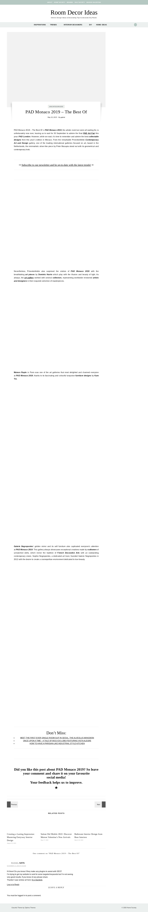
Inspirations (40, 25)
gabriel (63, 117)
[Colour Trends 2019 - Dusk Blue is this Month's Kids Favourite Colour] (12, 804)
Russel (15, 863)
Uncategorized (56, 106)
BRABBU (70, 2)
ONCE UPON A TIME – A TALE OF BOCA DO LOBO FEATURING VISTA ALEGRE (57, 741)
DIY (90, 25)
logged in (21, 895)
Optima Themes (30, 908)
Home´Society (59, 2)
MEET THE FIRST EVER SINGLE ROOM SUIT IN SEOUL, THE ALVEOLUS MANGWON (57, 738)
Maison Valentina (93, 2)
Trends (53, 25)
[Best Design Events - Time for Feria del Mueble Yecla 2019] (100, 804)
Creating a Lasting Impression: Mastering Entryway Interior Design (21, 837)
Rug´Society (80, 2)
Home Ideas (101, 25)
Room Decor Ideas (74, 12)
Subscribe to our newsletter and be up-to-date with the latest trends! (56, 164)
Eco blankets (37, 880)
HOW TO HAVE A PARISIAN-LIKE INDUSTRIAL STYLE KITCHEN (57, 744)
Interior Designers (73, 25)
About (49, 2)
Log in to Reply (13, 885)
